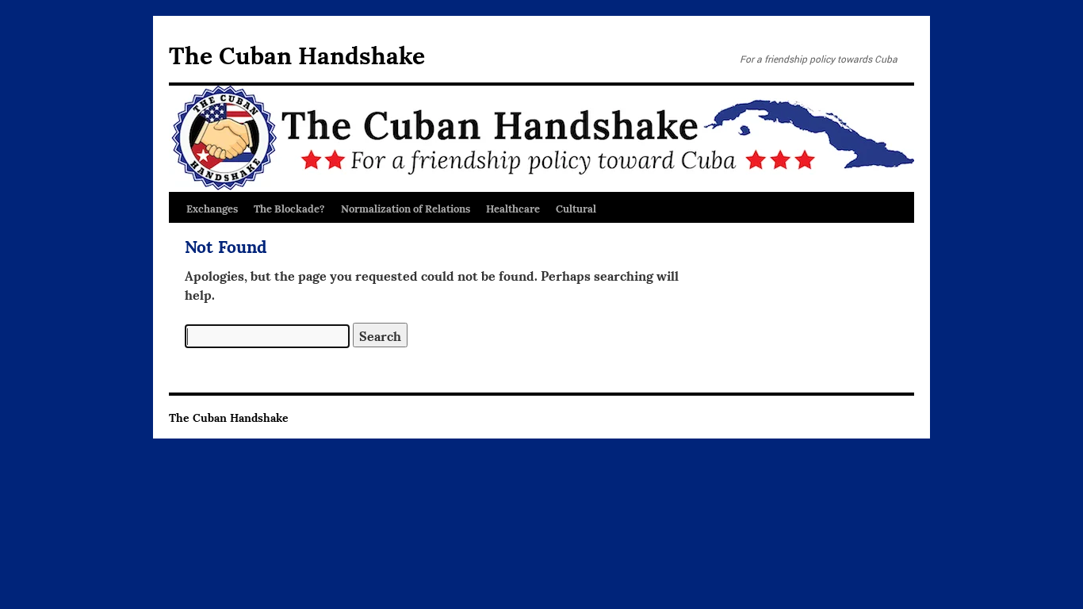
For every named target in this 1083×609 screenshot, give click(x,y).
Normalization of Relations (405, 208)
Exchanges (212, 208)
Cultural (576, 208)
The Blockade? (289, 208)
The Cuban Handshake (297, 53)
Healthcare (513, 208)
